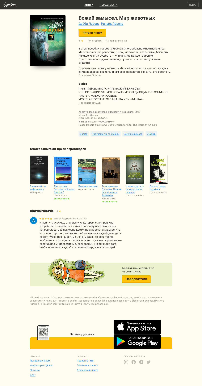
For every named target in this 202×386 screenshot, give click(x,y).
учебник (151, 133)
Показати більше (90, 75)
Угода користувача (41, 365)
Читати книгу (92, 32)
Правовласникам (40, 360)
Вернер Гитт (36, 192)
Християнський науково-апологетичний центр (106, 111)
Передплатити (136, 279)
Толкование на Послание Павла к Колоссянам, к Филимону (111, 190)
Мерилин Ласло (86, 189)
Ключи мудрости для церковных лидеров (135, 189)
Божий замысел (133, 133)
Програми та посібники (105, 133)
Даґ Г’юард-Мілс (158, 192)
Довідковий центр (87, 370)
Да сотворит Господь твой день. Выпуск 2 (64, 189)
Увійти (192, 4)
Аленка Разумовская (64, 218)
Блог (32, 374)
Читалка (35, 370)
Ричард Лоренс (112, 23)
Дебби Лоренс (89, 23)
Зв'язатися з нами (87, 365)
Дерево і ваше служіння (157, 188)
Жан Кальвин (108, 198)
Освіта (83, 133)
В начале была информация (38, 188)
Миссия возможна (87, 186)
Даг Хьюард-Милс (135, 195)
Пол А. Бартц (60, 195)
